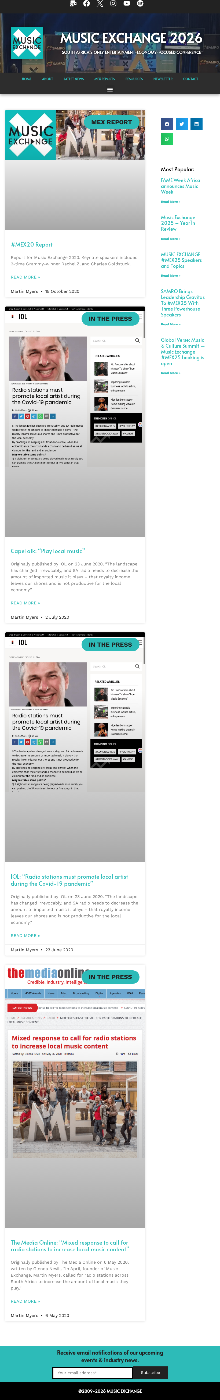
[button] (110, 89)
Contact (190, 79)
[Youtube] (130, 6)
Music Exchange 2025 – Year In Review (178, 223)
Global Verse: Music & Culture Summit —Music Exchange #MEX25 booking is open (183, 351)
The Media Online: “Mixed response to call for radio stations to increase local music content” (70, 1245)
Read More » (25, 277)
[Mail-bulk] (76, 6)
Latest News (74, 79)
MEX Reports (104, 79)
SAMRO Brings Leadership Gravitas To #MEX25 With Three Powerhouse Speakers (183, 303)
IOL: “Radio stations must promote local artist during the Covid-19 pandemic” (69, 879)
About (47, 79)
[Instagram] (116, 6)
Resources (134, 79)
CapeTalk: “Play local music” (48, 551)
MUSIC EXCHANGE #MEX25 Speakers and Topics (181, 260)
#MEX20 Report (32, 244)
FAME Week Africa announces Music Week (180, 186)
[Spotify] (143, 6)
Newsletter (163, 79)
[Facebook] (90, 6)
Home (26, 79)
